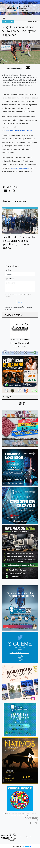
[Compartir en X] (9, 191)
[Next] (35, 229)
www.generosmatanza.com (19, 168)
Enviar (20, 302)
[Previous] (5, 229)
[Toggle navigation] (4, 17)
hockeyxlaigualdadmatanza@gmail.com (17, 130)
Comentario (9, 279)
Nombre (8, 270)
